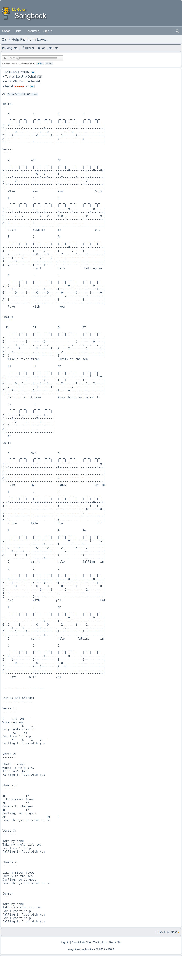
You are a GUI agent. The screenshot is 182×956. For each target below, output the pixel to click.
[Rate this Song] (19, 86)
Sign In (47, 30)
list (40, 77)
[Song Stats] (32, 86)
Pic (41, 63)
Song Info (11, 48)
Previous (163, 931)
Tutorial (29, 48)
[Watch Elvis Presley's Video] (33, 72)
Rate (55, 48)
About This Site (81, 942)
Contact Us (100, 942)
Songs (6, 30)
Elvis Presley (21, 71)
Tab (43, 48)
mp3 (50, 63)
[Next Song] (178, 931)
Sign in (65, 942)
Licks (18, 30)
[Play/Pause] (5, 58)
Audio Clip (11, 81)
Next (174, 931)
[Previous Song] (155, 931)
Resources (32, 30)
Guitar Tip (115, 942)
